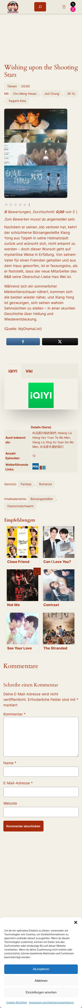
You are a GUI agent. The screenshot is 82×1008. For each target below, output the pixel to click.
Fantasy (26, 484)
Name (9, 763)
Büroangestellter (41, 499)
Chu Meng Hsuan (25, 93)
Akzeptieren (41, 969)
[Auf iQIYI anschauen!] (41, 407)
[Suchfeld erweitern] (40, 6)
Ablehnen (41, 980)
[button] (76, 922)
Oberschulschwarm (20, 506)
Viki (29, 371)
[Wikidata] (43, 468)
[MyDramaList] (35, 466)
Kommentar (14, 714)
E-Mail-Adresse (18, 783)
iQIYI (12, 371)
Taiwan (12, 86)
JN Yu (71, 93)
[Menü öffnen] (63, 6)
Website (10, 803)
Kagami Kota (17, 101)
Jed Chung (51, 93)
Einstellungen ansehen (41, 992)
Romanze (45, 484)
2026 (25, 86)
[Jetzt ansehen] (37, 571)
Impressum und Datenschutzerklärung (51, 1002)
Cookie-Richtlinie (16, 1002)
